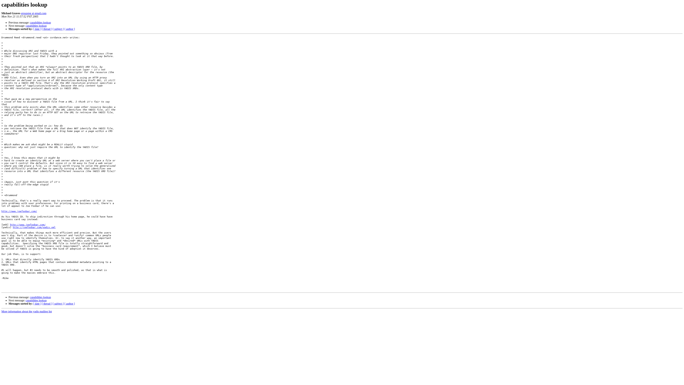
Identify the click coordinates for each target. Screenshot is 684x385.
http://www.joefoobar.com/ (19, 211)
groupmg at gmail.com (33, 13)
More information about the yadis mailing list (26, 311)
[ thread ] (47, 28)
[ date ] (37, 28)
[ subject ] (58, 28)
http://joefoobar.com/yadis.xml (34, 227)
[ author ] (69, 28)
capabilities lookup (40, 22)
